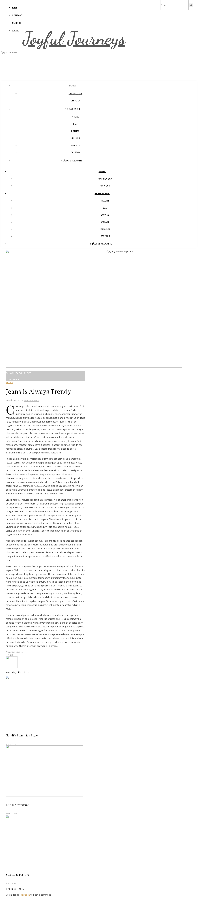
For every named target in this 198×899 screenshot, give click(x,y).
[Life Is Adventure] (11, 667)
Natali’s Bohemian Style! (22, 735)
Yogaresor (72, 108)
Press (15, 30)
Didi (11, 654)
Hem (14, 7)
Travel (9, 382)
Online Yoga (75, 93)
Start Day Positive (18, 874)
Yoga (72, 85)
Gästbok (75, 152)
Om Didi (16, 22)
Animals (9, 652)
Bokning (75, 145)
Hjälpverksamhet (72, 160)
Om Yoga (75, 100)
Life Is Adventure (17, 805)
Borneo (75, 131)
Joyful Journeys (74, 38)
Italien (75, 117)
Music (15, 652)
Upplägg (75, 138)
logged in (25, 894)
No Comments (31, 400)
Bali (75, 124)
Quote (20, 652)
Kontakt (17, 15)
